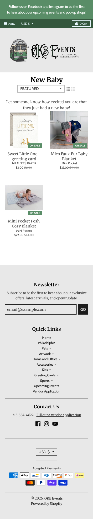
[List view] (73, 89)
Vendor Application (46, 391)
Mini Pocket (69, 163)
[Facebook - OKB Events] (38, 424)
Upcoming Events (46, 386)
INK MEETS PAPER (23, 163)
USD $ (25, 23)
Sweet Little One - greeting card (23, 156)
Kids (45, 370)
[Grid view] (68, 89)
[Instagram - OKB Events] (46, 424)
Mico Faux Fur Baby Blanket (69, 156)
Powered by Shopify (46, 503)
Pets (45, 348)
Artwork (45, 354)
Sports (45, 380)
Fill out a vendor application (58, 415)
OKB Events (53, 498)
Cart (83, 23)
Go (83, 309)
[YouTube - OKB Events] (55, 424)
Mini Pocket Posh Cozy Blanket (24, 223)
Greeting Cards (45, 375)
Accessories (45, 364)
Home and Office (45, 359)
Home (46, 337)
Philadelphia (46, 343)
